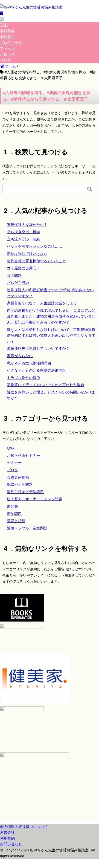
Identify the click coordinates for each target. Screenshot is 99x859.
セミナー (14, 463)
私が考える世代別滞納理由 (29, 363)
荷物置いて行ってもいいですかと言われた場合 (45, 385)
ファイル (7, 48)
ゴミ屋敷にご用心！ (23, 268)
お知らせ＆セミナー (23, 455)
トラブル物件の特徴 (23, 378)
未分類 (12, 506)
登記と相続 (16, 521)
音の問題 (14, 276)
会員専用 (7, 37)
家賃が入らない (20, 356)
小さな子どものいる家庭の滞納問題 (36, 370)
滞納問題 (14, 514)
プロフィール (11, 43)
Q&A (11, 448)
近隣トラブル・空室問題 (27, 528)
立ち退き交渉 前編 (23, 239)
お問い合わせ (11, 844)
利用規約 (7, 838)
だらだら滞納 (18, 283)
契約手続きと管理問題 (25, 492)
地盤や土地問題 (20, 484)
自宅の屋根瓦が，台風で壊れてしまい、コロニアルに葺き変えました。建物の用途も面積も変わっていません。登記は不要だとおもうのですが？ (51, 316)
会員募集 (7, 31)
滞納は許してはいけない (27, 254)
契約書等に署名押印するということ (36, 261)
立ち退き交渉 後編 (23, 232)
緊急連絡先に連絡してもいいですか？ (38, 348)
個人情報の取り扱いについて (24, 827)
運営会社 (7, 832)
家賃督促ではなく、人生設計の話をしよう (42, 303)
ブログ (5, 60)
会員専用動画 (18, 477)
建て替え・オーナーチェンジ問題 (34, 499)
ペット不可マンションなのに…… (34, 246)
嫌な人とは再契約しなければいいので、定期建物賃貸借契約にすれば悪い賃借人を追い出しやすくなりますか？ (51, 335)
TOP (4, 25)
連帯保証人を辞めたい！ (27, 225)
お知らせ (7, 54)
